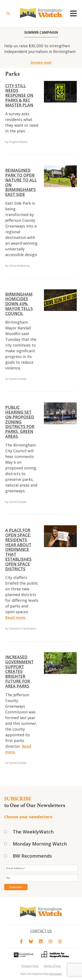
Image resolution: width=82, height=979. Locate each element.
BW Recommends (32, 856)
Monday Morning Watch (40, 843)
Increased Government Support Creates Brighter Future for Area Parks (19, 671)
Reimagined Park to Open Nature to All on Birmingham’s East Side (21, 182)
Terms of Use (52, 966)
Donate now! (41, 62)
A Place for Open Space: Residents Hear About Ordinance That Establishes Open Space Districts (18, 549)
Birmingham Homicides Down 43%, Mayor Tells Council (19, 303)
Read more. (15, 617)
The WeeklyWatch (33, 831)
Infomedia (55, 974)
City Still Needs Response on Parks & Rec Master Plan (19, 95)
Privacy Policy (30, 966)
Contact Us (41, 931)
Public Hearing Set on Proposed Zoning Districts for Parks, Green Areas (19, 422)
